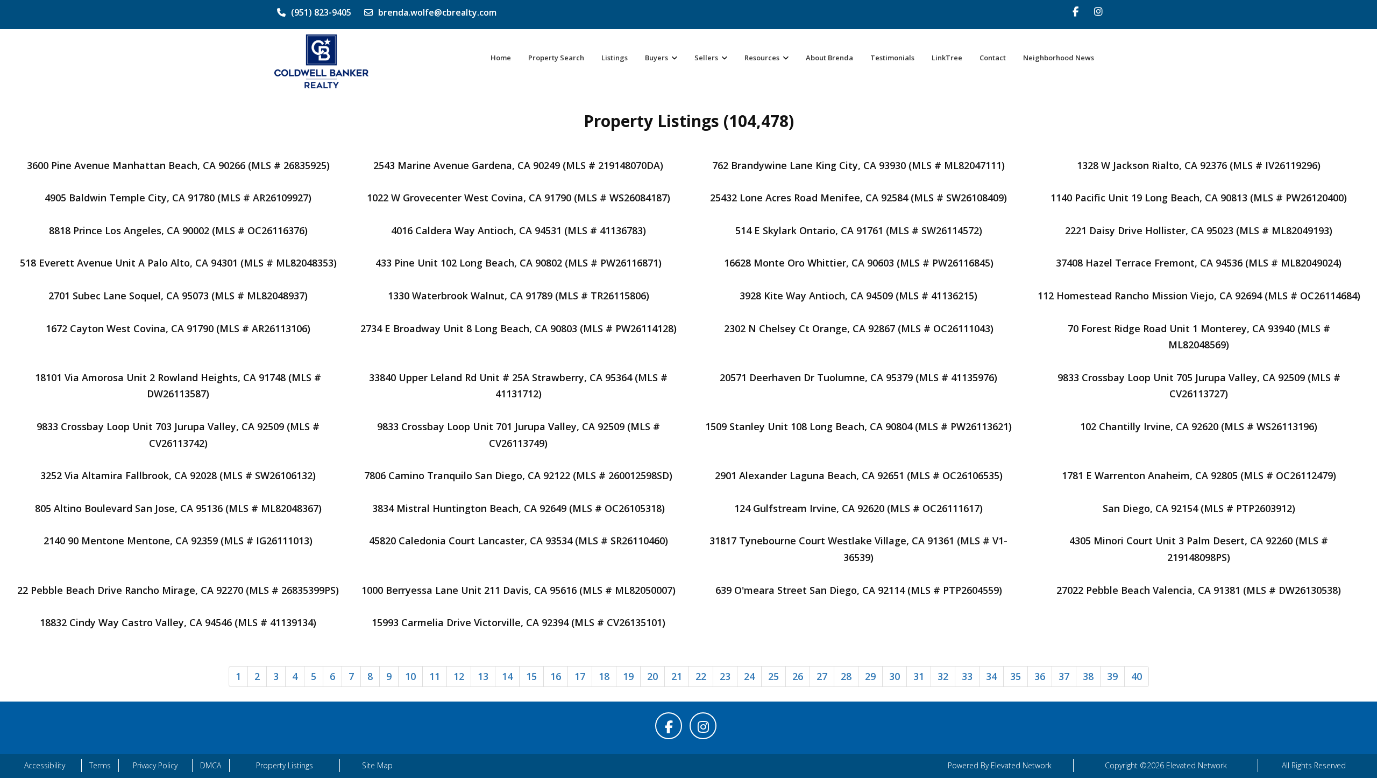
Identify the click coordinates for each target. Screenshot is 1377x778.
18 (604, 676)
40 (1136, 676)
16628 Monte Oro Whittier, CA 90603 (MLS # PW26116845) (858, 262)
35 (1015, 676)
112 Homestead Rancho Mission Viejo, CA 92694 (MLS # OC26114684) (1199, 295)
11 (434, 676)
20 (652, 676)
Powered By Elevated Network (1000, 765)
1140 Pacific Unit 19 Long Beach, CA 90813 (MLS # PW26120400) (1199, 197)
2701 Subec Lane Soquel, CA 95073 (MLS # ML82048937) (178, 295)
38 (1088, 676)
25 (773, 676)
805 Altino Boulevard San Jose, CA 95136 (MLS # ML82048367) (178, 508)
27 (822, 676)
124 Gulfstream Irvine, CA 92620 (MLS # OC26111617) (858, 508)
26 (797, 676)
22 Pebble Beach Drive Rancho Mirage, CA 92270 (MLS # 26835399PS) (178, 590)
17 (579, 676)
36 (1039, 676)
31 (918, 676)
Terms (100, 765)
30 (894, 676)
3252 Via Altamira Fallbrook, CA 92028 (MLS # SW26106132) (178, 475)
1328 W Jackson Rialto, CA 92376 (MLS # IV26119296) (1199, 165)
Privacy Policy (155, 765)
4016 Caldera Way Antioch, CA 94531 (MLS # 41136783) (518, 230)
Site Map (377, 765)
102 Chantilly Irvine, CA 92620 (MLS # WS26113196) (1198, 426)
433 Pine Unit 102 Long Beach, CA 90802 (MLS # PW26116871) (518, 262)
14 (507, 676)
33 (967, 676)
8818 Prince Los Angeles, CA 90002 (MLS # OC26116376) (178, 230)
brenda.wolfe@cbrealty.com (437, 12)
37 (1064, 676)
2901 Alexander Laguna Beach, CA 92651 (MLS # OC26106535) (859, 475)
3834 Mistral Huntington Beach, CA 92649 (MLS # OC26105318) (518, 508)
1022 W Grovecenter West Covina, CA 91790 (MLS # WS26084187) (518, 197)
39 (1112, 676)
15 (531, 676)
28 (846, 676)
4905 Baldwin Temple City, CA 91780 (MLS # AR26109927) (178, 197)
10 (410, 676)
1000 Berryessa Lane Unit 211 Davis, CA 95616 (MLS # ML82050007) (518, 590)
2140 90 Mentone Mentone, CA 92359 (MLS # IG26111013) (178, 540)
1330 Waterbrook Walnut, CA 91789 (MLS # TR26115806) (518, 295)
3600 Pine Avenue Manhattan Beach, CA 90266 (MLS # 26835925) (178, 165)
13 (483, 676)
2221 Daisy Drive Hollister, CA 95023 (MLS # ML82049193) (1198, 230)
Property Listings (284, 765)
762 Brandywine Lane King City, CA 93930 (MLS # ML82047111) (858, 165)
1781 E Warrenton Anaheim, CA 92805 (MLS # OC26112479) (1199, 475)
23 (725, 676)
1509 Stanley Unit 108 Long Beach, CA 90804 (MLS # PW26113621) (858, 426)
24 (749, 676)
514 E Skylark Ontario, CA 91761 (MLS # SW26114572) (858, 230)
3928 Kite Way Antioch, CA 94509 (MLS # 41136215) (858, 295)
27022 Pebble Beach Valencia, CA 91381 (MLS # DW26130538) (1198, 590)
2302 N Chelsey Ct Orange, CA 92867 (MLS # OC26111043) (858, 328)
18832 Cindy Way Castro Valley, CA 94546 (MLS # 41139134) (178, 622)
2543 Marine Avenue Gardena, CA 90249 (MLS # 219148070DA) (518, 165)
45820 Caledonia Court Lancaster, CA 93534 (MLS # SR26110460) (518, 540)
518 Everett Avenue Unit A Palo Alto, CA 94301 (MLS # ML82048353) (178, 262)
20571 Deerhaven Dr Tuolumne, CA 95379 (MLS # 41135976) (858, 377)
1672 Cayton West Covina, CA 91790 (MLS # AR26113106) (178, 328)
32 (943, 676)
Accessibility (44, 765)
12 (458, 676)
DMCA (210, 765)
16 (555, 676)
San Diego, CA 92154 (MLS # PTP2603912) (1199, 508)
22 (700, 676)
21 (676, 676)
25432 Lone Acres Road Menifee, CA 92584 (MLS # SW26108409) (858, 197)
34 (991, 676)
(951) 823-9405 (321, 12)
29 (870, 676)
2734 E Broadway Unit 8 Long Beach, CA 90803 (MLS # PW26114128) (518, 328)
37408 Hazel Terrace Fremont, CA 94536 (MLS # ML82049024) (1198, 262)
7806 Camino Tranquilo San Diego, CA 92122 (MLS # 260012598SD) (518, 475)
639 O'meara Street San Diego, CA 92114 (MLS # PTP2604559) (858, 590)
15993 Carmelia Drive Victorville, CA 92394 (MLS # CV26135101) (518, 622)
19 (628, 676)
